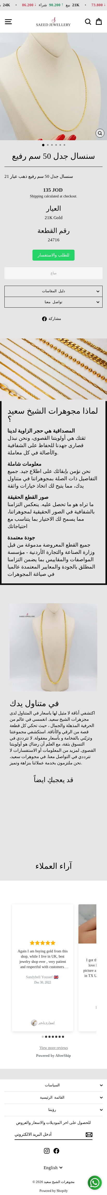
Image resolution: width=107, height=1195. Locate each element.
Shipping (36, 196)
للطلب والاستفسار (53, 255)
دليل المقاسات (53, 291)
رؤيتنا (52, 1110)
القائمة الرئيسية (52, 1097)
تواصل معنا (53, 302)
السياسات (52, 1085)
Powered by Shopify (53, 1191)
